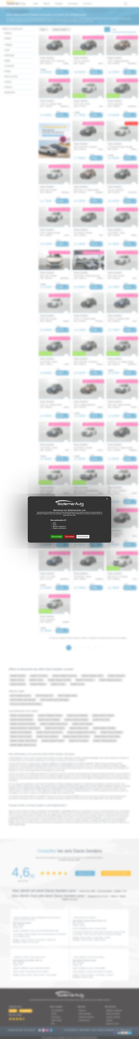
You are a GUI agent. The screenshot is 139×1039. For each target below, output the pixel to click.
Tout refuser (69, 537)
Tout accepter (56, 537)
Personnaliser (83, 537)
